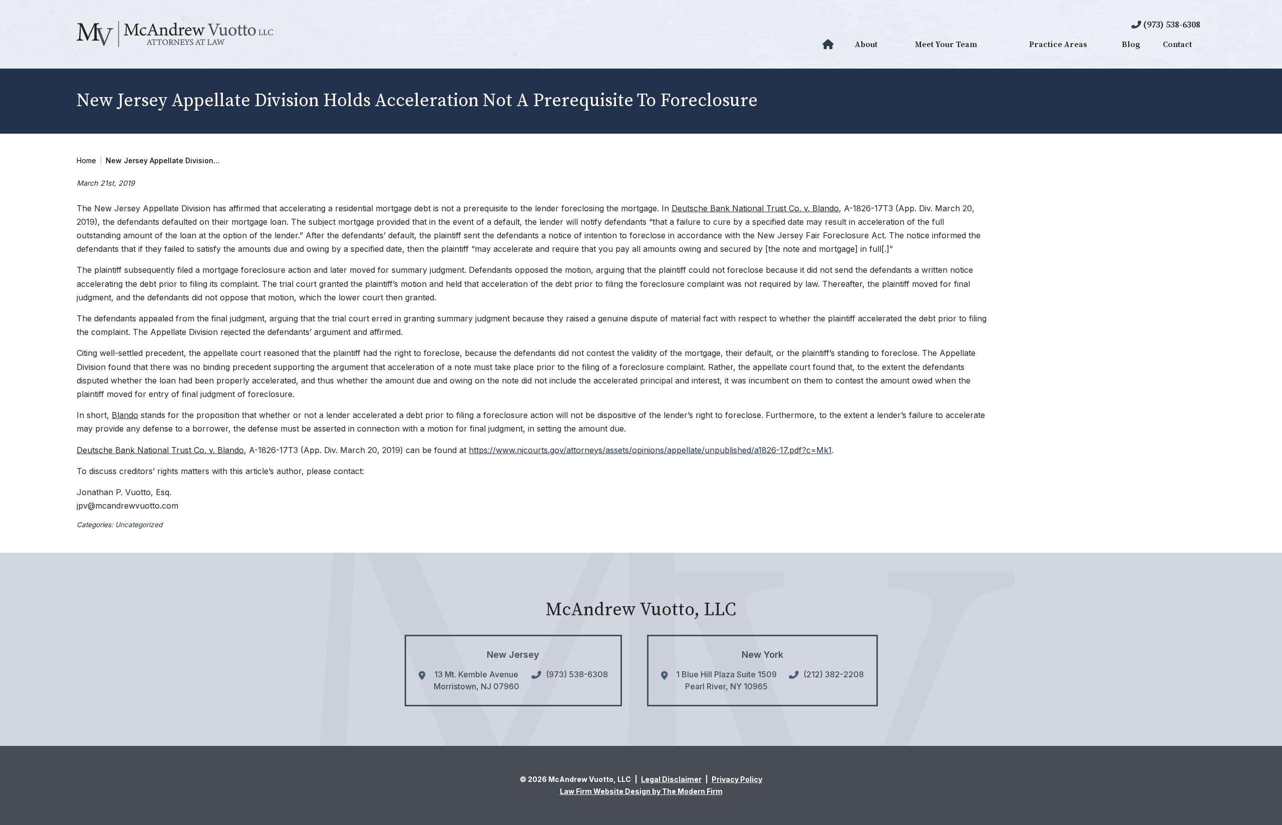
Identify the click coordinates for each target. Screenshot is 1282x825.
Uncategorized (138, 525)
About (866, 45)
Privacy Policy (737, 779)
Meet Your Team (946, 45)
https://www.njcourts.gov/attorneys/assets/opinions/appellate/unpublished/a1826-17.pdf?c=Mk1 (650, 450)
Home (829, 45)
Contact (1177, 45)
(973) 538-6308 (1171, 25)
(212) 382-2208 (833, 674)
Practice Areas (1058, 45)
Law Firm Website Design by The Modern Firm (641, 791)
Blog (1131, 45)
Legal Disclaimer (671, 779)
